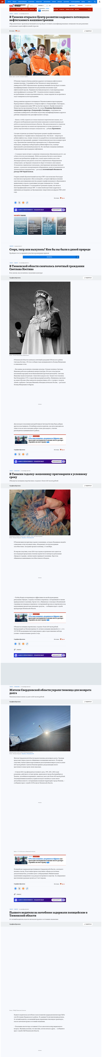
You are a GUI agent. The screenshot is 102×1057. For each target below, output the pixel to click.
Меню (2, 1)
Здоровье (66, 1)
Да (39, 10)
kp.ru (18, 31)
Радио (73, 5)
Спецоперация (22, 1)
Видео (14, 1)
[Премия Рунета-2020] (30, 5)
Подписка (88, 5)
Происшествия (16, 470)
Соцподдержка (75, 1)
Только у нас (55, 9)
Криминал (19, 649)
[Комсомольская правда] (17, 5)
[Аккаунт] (99, 1)
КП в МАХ (77, 9)
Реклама (80, 5)
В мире (54, 1)
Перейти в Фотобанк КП (28, 537)
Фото (9, 1)
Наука (83, 1)
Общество (39, 1)
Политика (31, 1)
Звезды (60, 1)
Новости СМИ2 (17, 905)
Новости (32, 9)
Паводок (18, 9)
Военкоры (61, 9)
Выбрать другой (45, 10)
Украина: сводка (70, 9)
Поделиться (89, 31)
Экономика (47, 1)
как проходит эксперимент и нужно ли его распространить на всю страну (46, 440)
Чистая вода (25, 9)
